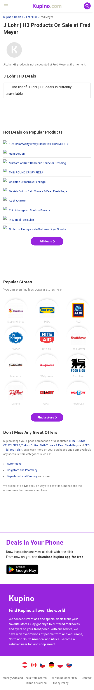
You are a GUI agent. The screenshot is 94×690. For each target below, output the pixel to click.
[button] (47, 241)
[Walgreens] (47, 366)
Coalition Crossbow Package (47, 181)
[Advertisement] (47, 115)
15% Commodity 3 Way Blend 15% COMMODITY (47, 143)
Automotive (14, 463)
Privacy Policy (60, 683)
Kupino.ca (33, 665)
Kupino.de (51, 665)
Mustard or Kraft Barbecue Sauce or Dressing (47, 162)
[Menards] (16, 366)
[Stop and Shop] (16, 311)
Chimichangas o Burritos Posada (47, 209)
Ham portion (47, 152)
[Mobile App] (22, 570)
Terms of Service (36, 683)
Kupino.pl (60, 665)
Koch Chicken (47, 200)
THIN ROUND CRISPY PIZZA (47, 171)
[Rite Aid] (47, 338)
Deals (17, 17)
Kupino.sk (69, 665)
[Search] (87, 5)
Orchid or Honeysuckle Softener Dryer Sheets (47, 228)
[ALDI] (78, 311)
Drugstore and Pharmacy (22, 470)
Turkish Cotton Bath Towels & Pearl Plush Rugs (47, 190)
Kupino (7, 17)
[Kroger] (16, 338)
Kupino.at (24, 665)
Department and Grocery (22, 476)
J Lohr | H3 (30, 17)
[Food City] (78, 393)
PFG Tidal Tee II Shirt (47, 219)
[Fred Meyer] (78, 338)
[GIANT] (47, 393)
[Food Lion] (78, 366)
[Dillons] (16, 393)
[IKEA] (47, 311)
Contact (87, 677)
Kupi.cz (42, 665)
